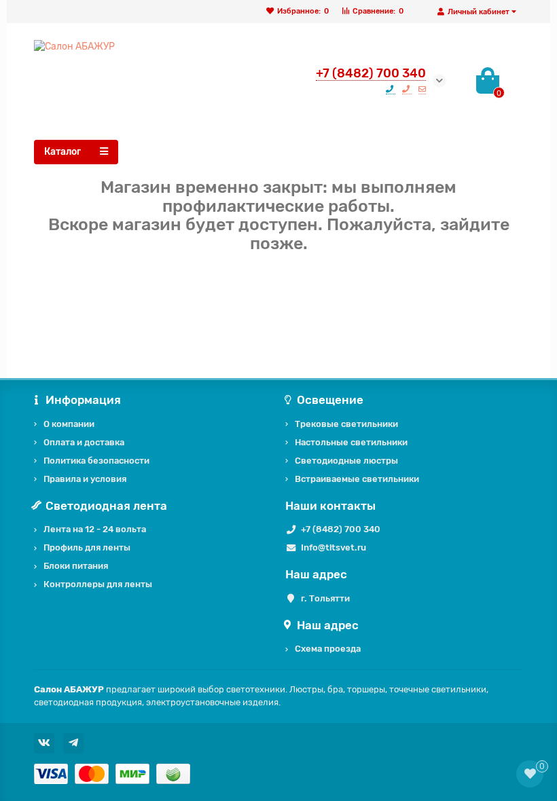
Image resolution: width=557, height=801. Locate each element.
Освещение (330, 400)
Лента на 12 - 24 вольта (94, 529)
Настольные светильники (351, 442)
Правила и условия (84, 479)
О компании (68, 424)
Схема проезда (328, 649)
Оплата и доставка (83, 442)
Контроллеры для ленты (97, 584)
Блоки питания (75, 566)
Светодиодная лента (106, 506)
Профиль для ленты (86, 547)
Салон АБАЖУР (69, 689)
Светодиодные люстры (346, 460)
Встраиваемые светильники (357, 479)
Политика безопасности (96, 460)
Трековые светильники (346, 424)
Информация (83, 400)
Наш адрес (328, 625)
